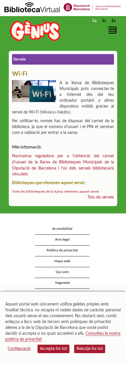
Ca (94, 21)
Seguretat (62, 282)
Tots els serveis (101, 197)
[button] (113, 30)
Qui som (62, 272)
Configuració (19, 349)
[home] (33, 30)
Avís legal (62, 239)
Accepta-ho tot (53, 349)
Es (104, 21)
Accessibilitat (62, 228)
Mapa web (62, 261)
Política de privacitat (62, 250)
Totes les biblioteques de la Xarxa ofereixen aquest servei (55, 191)
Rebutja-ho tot (89, 349)
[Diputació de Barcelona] (92, 7)
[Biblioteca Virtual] (32, 7)
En (114, 21)
